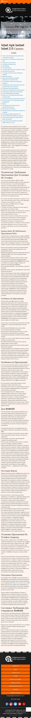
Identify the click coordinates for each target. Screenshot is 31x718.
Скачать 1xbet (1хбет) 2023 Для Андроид (12, 116)
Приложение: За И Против (8, 109)
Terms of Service (15, 693)
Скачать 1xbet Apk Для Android (10, 93)
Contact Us (15, 673)
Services (15, 689)
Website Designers (17, 713)
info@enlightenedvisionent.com (15, 696)
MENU (6, 1)
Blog (15, 669)
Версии (4, 104)
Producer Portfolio (15, 686)
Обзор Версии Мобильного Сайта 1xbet (12, 92)
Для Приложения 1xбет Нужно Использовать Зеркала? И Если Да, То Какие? (13, 85)
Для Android (5, 66)
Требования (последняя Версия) (10, 88)
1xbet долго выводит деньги (19, 583)
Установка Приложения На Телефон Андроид (13, 69)
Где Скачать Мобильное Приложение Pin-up (13, 98)
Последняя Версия (6, 68)
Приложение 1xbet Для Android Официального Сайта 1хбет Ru (10, 79)
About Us (15, 666)
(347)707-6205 (15, 699)
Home (6, 30)
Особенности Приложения (9, 62)
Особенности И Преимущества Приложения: (13, 90)
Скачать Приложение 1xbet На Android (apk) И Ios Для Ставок (12, 121)
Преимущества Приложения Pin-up (11, 114)
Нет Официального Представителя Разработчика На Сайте (11, 106)
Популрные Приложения (8, 71)
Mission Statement (15, 679)
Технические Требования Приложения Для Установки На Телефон (13, 56)
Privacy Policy (15, 683)
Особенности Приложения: (9, 64)
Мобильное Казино (7, 76)
